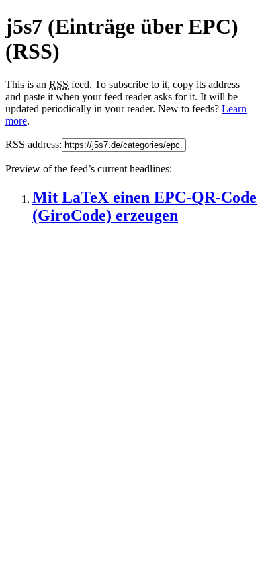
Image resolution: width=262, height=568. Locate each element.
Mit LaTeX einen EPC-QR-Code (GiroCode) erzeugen (144, 206)
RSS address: (33, 144)
